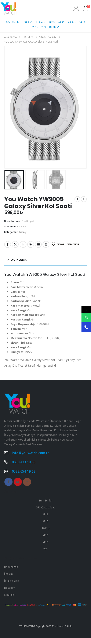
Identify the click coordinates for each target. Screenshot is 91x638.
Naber (46, 244)
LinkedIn (23, 244)
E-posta (38, 244)
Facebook (7, 244)
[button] (9, 107)
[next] (84, 199)
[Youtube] (18, 482)
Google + (30, 244)
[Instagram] (27, 482)
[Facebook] (8, 482)
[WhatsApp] (86, 317)
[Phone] (86, 327)
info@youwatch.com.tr (30, 452)
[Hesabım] (76, 8)
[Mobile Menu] (7, 8)
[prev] (77, 199)
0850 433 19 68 (23, 462)
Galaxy (22, 231)
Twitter (15, 244)
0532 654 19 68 (23, 471)
